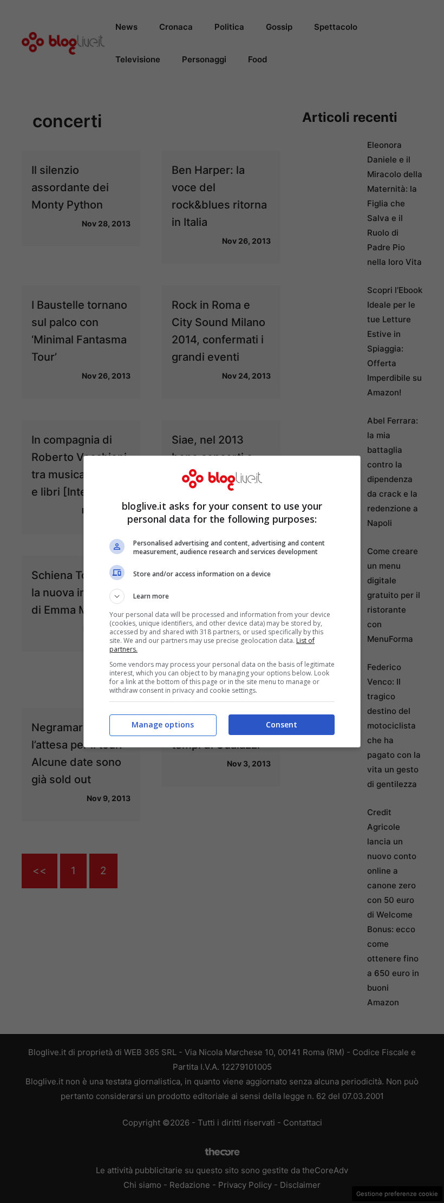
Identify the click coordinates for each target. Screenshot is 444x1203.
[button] (222, 596)
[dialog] (222, 601)
